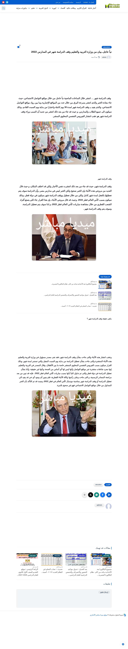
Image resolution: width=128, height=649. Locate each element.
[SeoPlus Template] (125, 615)
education (106, 47)
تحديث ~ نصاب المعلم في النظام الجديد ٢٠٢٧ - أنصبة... (79, 306)
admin (104, 57)
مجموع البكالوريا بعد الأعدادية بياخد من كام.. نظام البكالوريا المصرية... (74, 284)
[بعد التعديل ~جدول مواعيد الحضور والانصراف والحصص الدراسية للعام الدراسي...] (105, 295)
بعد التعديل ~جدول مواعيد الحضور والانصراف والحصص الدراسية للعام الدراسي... (70, 295)
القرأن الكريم (81, 8)
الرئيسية (78, 2)
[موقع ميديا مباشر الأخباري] (112, 6)
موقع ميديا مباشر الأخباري (98, 615)
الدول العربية (43, 8)
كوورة (54, 8)
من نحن (58, 2)
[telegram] (7, 2)
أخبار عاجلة (92, 8)
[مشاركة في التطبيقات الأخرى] (84, 494)
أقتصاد (62, 8)
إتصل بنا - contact (88, 2)
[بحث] (3, 8)
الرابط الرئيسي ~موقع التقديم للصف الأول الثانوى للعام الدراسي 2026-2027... (27, 572)
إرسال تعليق (104, 592)
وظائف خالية (71, 8)
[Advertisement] (64, 30)
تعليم (33, 8)
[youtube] (3, 2)
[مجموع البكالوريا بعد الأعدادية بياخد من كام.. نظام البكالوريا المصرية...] (105, 284)
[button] (102, 494)
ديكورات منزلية (21, 8)
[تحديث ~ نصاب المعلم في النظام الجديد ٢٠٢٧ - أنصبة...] (105, 306)
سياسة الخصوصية (68, 2)
